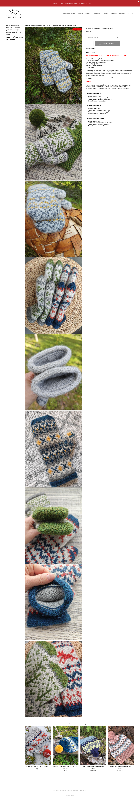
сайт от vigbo (70, 795)
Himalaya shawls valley (69, 13)
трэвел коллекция (12, 25)
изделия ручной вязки (14, 32)
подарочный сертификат (15, 37)
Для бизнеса (96, 13)
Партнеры (113, 13)
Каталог (80, 13)
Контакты (122, 13)
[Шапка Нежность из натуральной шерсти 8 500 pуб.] (121, 745)
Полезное (105, 13)
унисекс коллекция (12, 30)
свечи (8, 34)
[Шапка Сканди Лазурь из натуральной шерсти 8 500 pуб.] (66, 745)
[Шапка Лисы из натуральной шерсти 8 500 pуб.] (38, 745)
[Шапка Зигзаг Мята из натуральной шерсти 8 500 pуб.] (93, 745)
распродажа (10, 39)
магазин (27, 25)
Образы (88, 13)
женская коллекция (13, 27)
